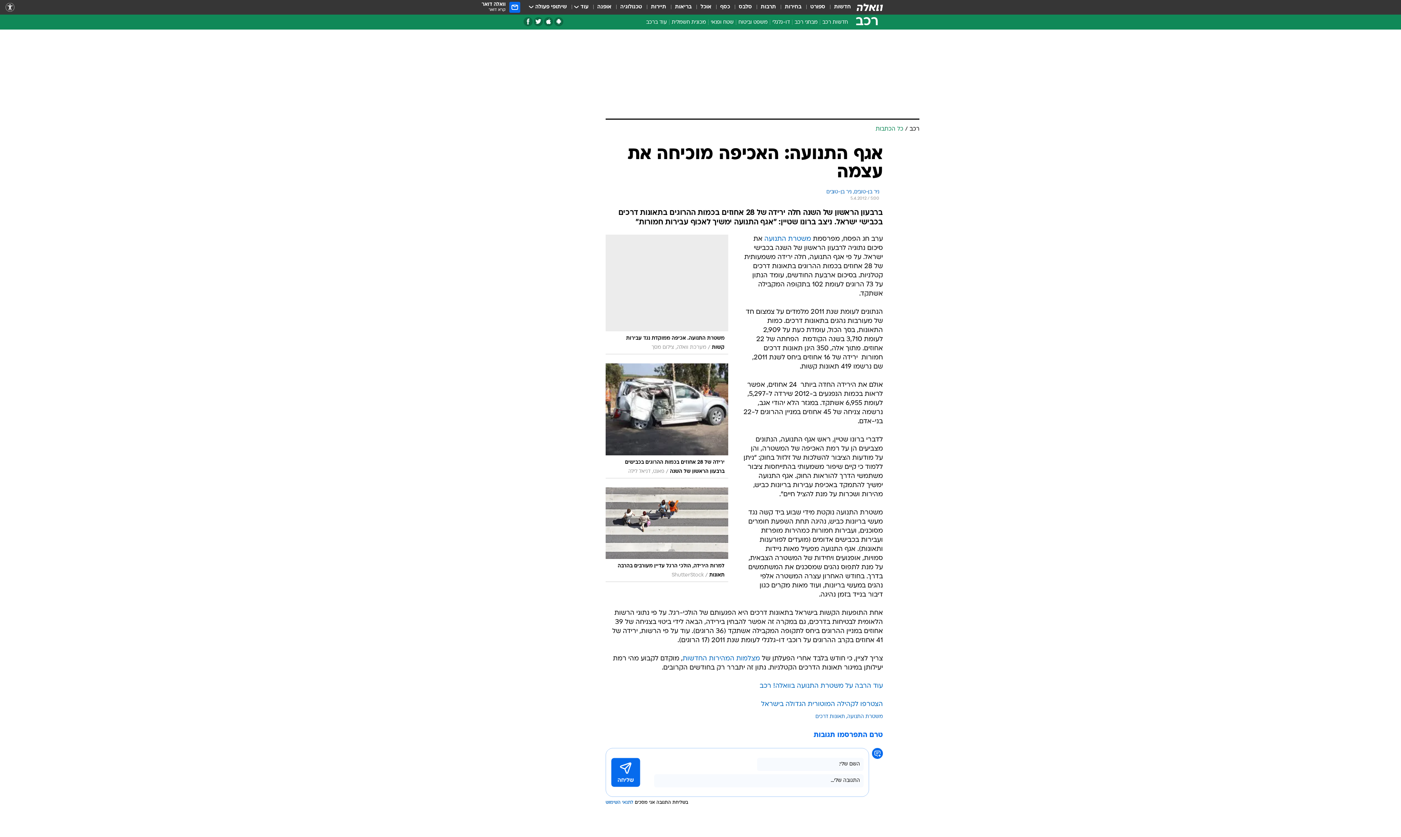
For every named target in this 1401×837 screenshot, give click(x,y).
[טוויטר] (538, 21)
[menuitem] (838, 7)
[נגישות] (10, 7)
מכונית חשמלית (689, 22)
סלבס (745, 7)
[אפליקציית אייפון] (548, 21)
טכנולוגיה (631, 7)
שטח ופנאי (722, 22)
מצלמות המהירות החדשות (721, 658)
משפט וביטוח (753, 22)
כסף (725, 7)
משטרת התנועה (787, 239)
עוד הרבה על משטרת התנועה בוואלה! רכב (821, 686)
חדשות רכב (835, 22)
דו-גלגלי (781, 22)
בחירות (793, 7)
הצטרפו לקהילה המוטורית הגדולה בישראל (822, 704)
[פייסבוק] (528, 21)
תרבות (768, 7)
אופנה (604, 7)
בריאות (683, 7)
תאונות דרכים (830, 716)
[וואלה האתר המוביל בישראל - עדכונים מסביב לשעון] (870, 7)
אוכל (705, 7)
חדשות (842, 7)
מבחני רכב (806, 22)
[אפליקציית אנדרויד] (558, 21)
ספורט (817, 7)
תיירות (658, 7)
